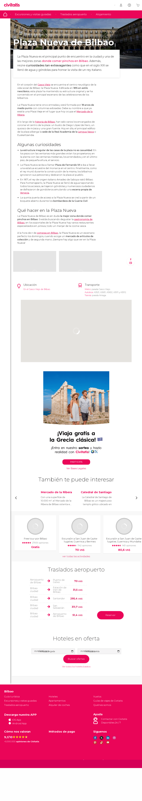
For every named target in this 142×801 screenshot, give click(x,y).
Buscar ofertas (76, 659)
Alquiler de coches (59, 705)
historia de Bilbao (45, 122)
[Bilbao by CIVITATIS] (13, 5)
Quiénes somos (102, 705)
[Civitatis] (10, 763)
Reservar (110, 615)
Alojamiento (103, 14)
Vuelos (97, 696)
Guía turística (5, 14)
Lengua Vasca (86, 131)
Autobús (89, 292)
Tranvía (88, 295)
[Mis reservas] (121, 5)
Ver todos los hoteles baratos (76, 667)
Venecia (24, 193)
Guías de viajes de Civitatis (108, 700)
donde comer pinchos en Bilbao (65, 61)
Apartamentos (57, 700)
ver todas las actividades (76, 556)
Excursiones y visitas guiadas (33, 14)
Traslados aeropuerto (73, 14)
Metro (88, 289)
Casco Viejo (44, 84)
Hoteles (53, 696)
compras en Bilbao (47, 233)
